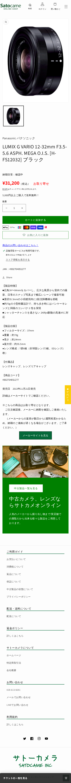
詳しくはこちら (15, 635)
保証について (14, 581)
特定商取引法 (14, 662)
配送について (14, 616)
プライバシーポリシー (19, 596)
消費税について (15, 566)
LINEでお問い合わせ (17, 704)
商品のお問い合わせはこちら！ (20, 245)
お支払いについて (16, 559)
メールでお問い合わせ (19, 697)
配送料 (5, 189)
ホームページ (14, 655)
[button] (66, 7)
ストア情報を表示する (18, 259)
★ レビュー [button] (68, 394)
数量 (4, 201)
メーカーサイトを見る (35, 435)
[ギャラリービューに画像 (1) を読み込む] (13, 116)
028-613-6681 (13, 689)
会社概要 (11, 670)
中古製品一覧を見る (26, 488)
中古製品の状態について (20, 589)
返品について (14, 574)
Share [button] (9, 277)
